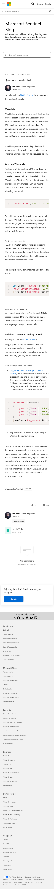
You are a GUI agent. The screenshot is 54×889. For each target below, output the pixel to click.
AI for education (8, 744)
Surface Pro (6, 630)
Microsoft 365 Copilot (10, 781)
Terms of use (7, 882)
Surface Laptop (8, 634)
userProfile (19, 521)
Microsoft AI (7, 756)
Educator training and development (14, 735)
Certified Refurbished (10, 693)
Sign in (14, 599)
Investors (6, 857)
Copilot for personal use (10, 647)
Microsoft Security (9, 760)
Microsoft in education (10, 714)
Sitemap (5, 880)
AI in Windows (7, 651)
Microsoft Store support (10, 680)
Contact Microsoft (17, 880)
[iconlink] (8, 530)
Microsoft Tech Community (11, 815)
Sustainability (7, 869)
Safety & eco (29, 882)
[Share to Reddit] (27, 617)
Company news (8, 848)
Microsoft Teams (8, 777)
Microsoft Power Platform (11, 773)
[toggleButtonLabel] (50, 11)
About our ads (7, 885)
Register (40, 4)
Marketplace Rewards (10, 823)
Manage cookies (39, 880)
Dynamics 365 (7, 764)
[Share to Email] (40, 617)
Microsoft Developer (9, 802)
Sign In (48, 4)
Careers (5, 840)
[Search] (32, 4)
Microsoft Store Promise (10, 697)
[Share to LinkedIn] (14, 617)
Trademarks (18, 882)
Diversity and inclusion (10, 861)
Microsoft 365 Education (11, 727)
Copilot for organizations (11, 643)
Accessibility (7, 865)
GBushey (16, 86)
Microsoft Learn (8, 806)
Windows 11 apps (8, 660)
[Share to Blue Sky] (31, 617)
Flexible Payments (9, 702)
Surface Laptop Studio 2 (10, 638)
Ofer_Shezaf (27, 95)
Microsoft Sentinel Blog (13, 11)
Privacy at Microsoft (9, 852)
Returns (5, 685)
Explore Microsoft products (11, 655)
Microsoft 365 (7, 768)
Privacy (28, 880)
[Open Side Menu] (3, 4)
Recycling (39, 882)
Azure (5, 798)
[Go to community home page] (9, 4)
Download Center (8, 676)
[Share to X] (22, 617)
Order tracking (7, 689)
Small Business (8, 785)
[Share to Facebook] (18, 617)
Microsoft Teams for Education (12, 722)
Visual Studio (7, 827)
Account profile (8, 672)
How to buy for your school (11, 731)
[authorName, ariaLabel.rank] (8, 88)
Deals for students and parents (13, 739)
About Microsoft (8, 844)
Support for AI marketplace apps (13, 810)
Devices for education (10, 718)
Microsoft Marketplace (10, 819)
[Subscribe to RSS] (35, 617)
